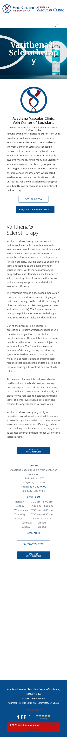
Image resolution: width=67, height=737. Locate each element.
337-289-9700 (38, 486)
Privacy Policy (33, 709)
